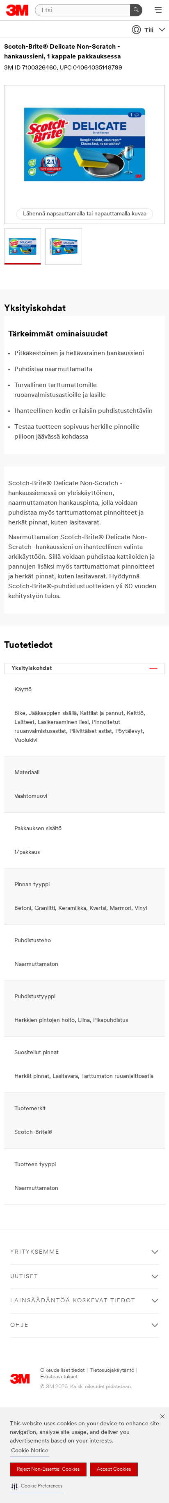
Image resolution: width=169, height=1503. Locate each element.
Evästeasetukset (59, 1377)
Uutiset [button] (24, 1277)
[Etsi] (136, 10)
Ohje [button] (19, 1325)
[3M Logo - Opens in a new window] (17, 10)
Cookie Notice (29, 1451)
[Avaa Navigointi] (158, 10)
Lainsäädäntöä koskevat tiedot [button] (72, 1301)
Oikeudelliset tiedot (62, 1370)
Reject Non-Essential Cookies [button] (48, 1469)
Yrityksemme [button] (34, 1252)
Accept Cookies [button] (114, 1469)
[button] (37, 1486)
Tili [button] (149, 30)
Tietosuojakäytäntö (112, 1370)
